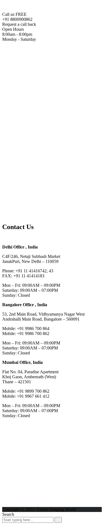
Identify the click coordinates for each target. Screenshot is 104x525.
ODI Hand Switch (51, 160)
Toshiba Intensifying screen (59, 85)
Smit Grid (33, 175)
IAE (28, 195)
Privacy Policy (26, 215)
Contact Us (23, 210)
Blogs (18, 200)
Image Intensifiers (51, 75)
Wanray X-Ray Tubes (43, 140)
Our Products (25, 60)
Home (18, 55)
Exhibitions (23, 205)
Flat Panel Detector (52, 70)
